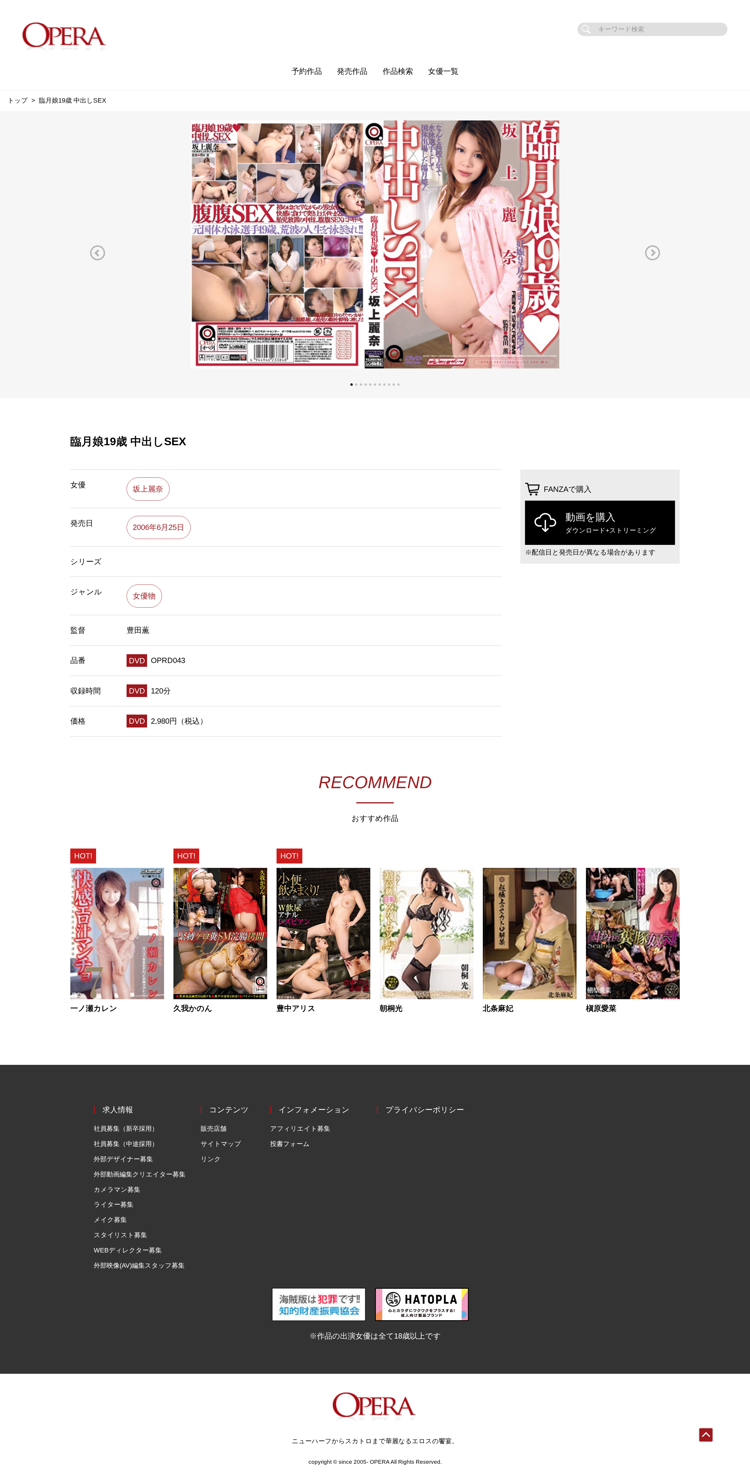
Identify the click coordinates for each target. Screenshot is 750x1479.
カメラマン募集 (117, 1189)
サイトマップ (221, 1144)
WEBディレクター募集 (128, 1250)
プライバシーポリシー (425, 1110)
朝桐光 (391, 1008)
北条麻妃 (498, 1008)
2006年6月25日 (158, 527)
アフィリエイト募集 (300, 1128)
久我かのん (192, 1008)
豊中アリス (296, 1008)
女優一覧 (443, 71)
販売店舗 (213, 1128)
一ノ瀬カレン (93, 1008)
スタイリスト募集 (120, 1235)
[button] (97, 252)
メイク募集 (110, 1219)
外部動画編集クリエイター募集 (139, 1174)
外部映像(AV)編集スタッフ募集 (139, 1265)
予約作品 (307, 71)
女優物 (144, 596)
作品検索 (398, 71)
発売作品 (352, 71)
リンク (211, 1159)
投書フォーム (290, 1144)
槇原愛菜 (601, 1008)
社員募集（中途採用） (126, 1144)
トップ (18, 100)
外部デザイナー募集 (123, 1159)
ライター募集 (113, 1204)
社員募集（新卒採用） (126, 1128)
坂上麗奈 (148, 489)
